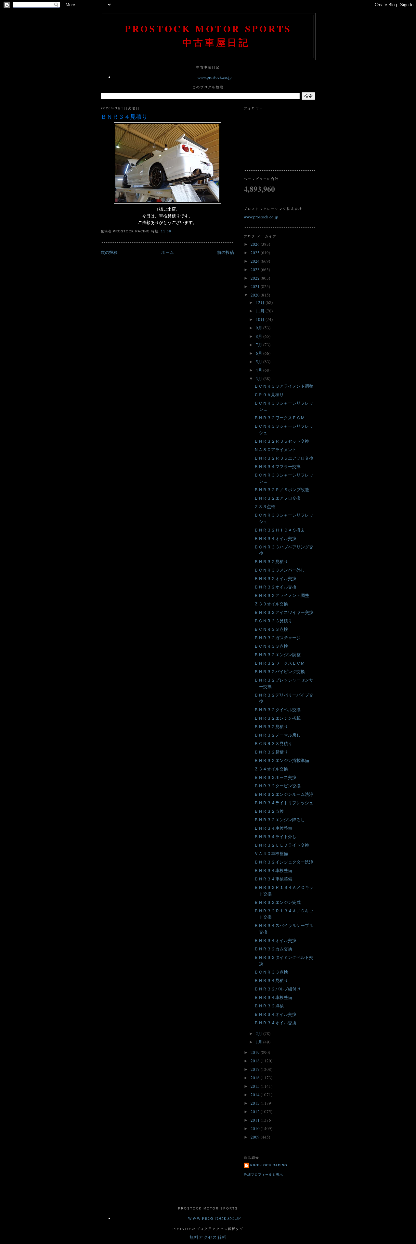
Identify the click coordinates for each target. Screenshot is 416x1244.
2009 (256, 1137)
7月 (259, 345)
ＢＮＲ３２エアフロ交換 (277, 498)
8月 (259, 336)
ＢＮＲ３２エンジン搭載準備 (281, 760)
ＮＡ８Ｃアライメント (275, 449)
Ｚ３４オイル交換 (271, 769)
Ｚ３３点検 (264, 506)
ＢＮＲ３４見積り (124, 116)
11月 (261, 311)
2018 (256, 1061)
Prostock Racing (268, 1165)
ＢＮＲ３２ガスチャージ (277, 638)
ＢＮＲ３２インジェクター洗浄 (283, 862)
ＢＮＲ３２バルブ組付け (277, 989)
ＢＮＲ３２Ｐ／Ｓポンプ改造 (281, 489)
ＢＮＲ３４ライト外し (275, 836)
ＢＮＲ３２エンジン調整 (277, 654)
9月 (259, 328)
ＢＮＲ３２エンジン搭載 (277, 718)
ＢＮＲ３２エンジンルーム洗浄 (283, 794)
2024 (256, 261)
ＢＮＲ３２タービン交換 (277, 786)
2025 (256, 253)
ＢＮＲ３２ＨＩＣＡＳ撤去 (279, 530)
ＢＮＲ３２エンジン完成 (277, 902)
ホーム (167, 252)
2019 (256, 1052)
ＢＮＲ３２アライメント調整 (281, 595)
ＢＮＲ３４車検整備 (273, 828)
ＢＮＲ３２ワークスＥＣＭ (279, 418)
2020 (256, 295)
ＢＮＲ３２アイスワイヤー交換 (283, 612)
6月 (259, 353)
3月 (259, 378)
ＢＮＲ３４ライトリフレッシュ (283, 803)
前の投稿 (225, 252)
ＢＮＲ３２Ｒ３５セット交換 (281, 441)
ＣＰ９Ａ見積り (269, 394)
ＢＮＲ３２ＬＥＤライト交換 (281, 845)
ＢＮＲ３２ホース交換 (275, 777)
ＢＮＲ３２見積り (271, 561)
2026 (256, 244)
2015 (256, 1086)
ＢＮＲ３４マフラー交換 (277, 466)
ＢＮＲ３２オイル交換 (275, 578)
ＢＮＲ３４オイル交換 (275, 538)
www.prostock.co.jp (214, 77)
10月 (261, 319)
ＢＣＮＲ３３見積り (273, 621)
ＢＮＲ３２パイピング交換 (279, 671)
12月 (261, 302)
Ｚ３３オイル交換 (271, 604)
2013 (256, 1103)
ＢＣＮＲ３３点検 (271, 629)
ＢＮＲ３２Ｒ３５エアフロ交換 (283, 458)
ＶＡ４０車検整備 (271, 853)
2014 (256, 1095)
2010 (256, 1128)
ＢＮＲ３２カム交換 (273, 949)
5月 (259, 362)
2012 (256, 1111)
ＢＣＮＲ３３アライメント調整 (283, 386)
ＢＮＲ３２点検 (269, 811)
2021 (256, 286)
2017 (256, 1069)
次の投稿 (109, 252)
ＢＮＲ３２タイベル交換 (277, 709)
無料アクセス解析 (208, 1237)
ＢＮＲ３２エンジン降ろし (279, 819)
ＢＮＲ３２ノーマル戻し (277, 735)
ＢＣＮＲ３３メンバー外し (279, 570)
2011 (256, 1120)
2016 (256, 1078)
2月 (259, 1033)
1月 (259, 1042)
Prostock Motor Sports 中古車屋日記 (208, 35)
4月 (259, 370)
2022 (256, 278)
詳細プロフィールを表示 (263, 1174)
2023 (256, 269)
